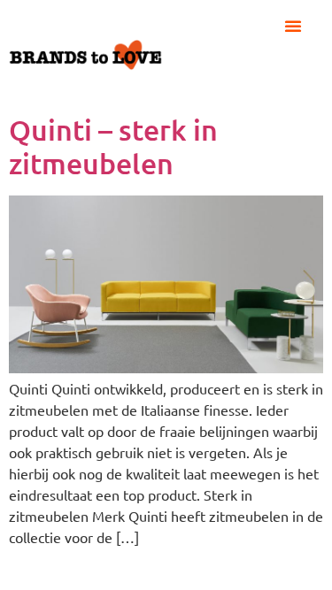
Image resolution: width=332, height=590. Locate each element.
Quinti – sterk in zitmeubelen (113, 146)
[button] (293, 25)
